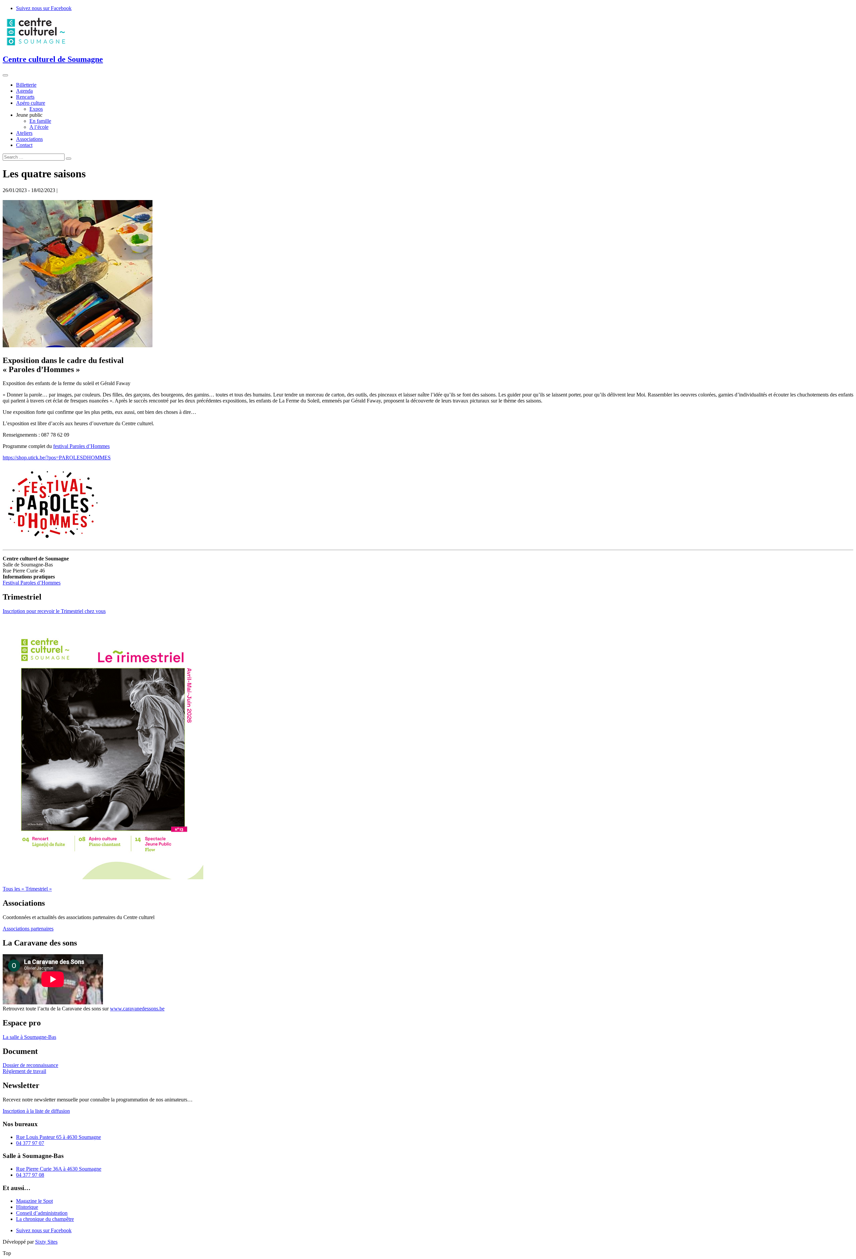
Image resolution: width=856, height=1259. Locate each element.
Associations (29, 139)
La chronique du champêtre (45, 1219)
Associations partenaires (28, 928)
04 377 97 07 (30, 1143)
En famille (40, 121)
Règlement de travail (24, 1071)
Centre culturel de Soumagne (53, 59)
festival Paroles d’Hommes (81, 446)
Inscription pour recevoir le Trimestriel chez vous (54, 611)
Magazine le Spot (34, 1201)
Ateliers (24, 133)
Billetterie (26, 85)
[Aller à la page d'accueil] (36, 45)
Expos (36, 109)
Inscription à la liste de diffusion (36, 1111)
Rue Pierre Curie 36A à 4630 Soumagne (58, 1169)
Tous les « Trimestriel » (27, 889)
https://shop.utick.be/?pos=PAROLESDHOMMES (57, 457)
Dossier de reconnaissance (30, 1065)
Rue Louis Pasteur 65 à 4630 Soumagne (58, 1137)
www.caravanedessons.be (137, 1008)
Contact (24, 145)
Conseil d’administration (42, 1213)
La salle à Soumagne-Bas (29, 1037)
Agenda (24, 91)
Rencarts (25, 97)
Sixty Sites (46, 1242)
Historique (27, 1207)
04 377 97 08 (30, 1175)
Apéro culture (30, 103)
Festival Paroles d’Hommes (32, 583)
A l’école (38, 127)
